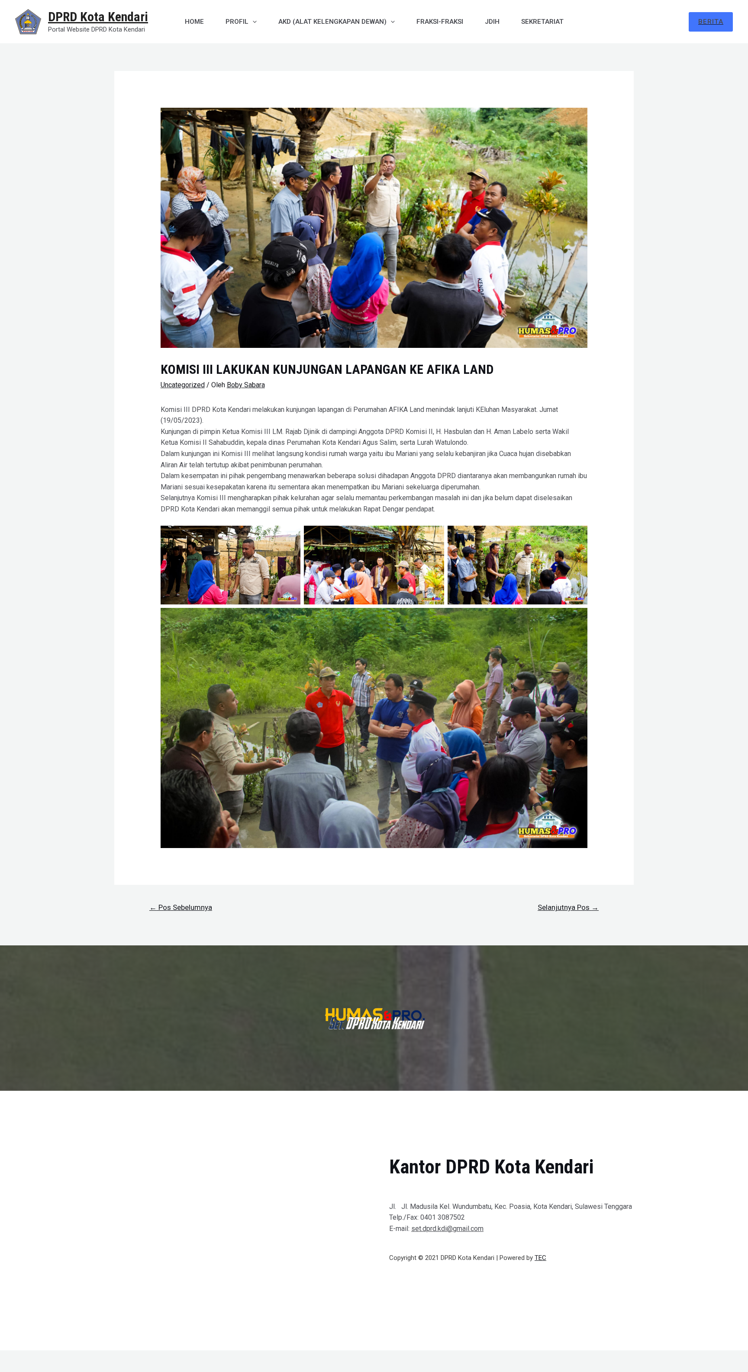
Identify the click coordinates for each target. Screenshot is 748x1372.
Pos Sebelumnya (180, 907)
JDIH (492, 22)
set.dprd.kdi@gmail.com (447, 1228)
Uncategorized (183, 385)
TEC (540, 1258)
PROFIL (237, 22)
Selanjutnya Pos (568, 907)
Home (194, 22)
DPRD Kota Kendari (98, 16)
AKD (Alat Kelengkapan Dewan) (332, 22)
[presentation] (252, 21)
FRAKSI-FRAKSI (439, 22)
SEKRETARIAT (542, 22)
